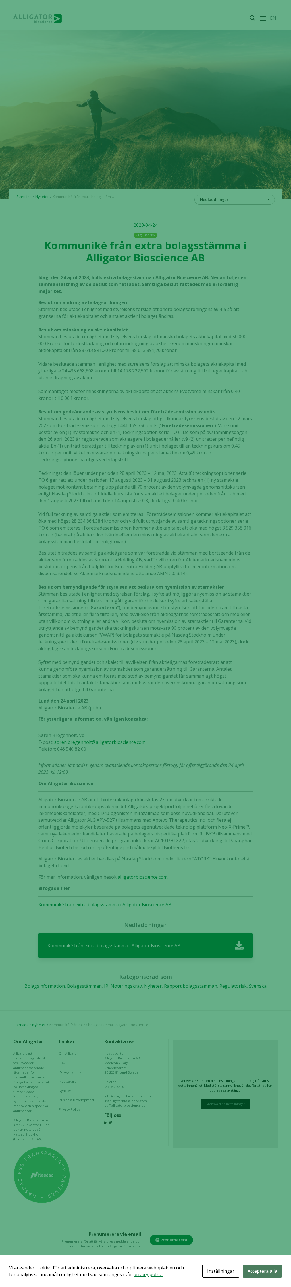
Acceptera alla (262, 1271)
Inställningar (220, 1271)
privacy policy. (148, 1274)
